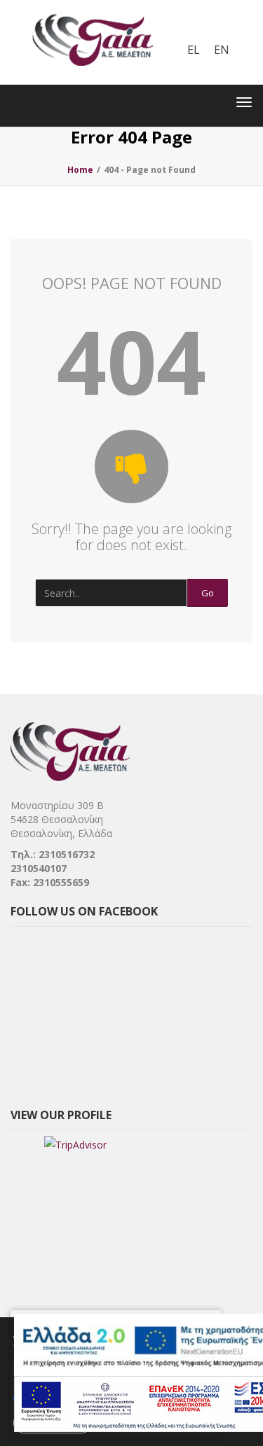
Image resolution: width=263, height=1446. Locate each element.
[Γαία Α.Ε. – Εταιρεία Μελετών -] (92, 10)
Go (207, 593)
